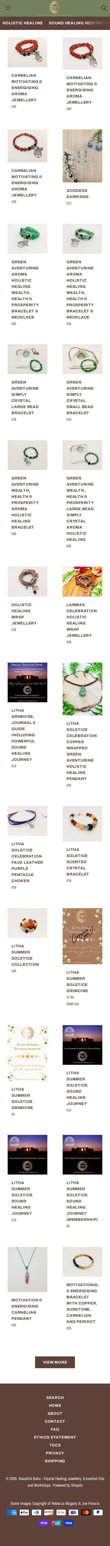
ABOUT (55, 1413)
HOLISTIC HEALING (23, 23)
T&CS (55, 1445)
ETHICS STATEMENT (55, 1437)
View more (55, 1362)
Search (55, 1398)
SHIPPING (55, 1461)
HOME (55, 1406)
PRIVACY (55, 1453)
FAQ (55, 1429)
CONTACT (55, 1421)
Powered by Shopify (68, 1485)
